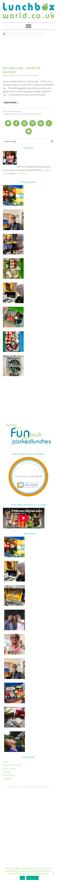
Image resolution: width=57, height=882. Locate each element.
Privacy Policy (9, 775)
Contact (6, 771)
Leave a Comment (32, 76)
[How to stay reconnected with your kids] (14, 629)
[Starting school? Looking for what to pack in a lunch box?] (14, 702)
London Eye (26, 114)
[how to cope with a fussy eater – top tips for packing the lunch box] (14, 653)
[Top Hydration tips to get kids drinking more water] (14, 751)
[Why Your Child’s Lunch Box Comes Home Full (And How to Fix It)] (13, 229)
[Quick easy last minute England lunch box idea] (13, 351)
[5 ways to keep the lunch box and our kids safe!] (14, 678)
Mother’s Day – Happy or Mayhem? (21, 70)
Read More (22, 173)
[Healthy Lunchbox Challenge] (14, 726)
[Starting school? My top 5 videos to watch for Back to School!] (13, 326)
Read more (32, 878)
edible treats (17, 114)
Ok (22, 878)
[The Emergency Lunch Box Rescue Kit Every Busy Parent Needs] (13, 205)
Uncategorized (17, 111)
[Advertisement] (28, 402)
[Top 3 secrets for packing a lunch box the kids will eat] (13, 302)
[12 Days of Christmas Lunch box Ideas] (13, 278)
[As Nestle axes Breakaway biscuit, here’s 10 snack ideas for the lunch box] (14, 605)
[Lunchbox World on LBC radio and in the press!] (13, 253)
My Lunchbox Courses (12, 765)
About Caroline (9, 768)
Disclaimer (7, 778)
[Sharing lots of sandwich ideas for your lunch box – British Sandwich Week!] (13, 375)
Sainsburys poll (36, 114)
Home (5, 761)
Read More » (11, 102)
